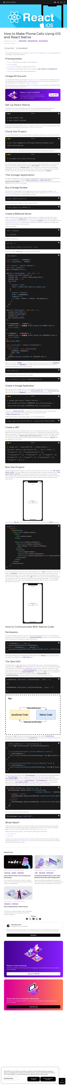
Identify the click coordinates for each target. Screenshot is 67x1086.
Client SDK (10, 836)
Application (25, 389)
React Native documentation (34, 127)
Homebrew (10, 71)
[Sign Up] (33, 973)
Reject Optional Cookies (48, 1079)
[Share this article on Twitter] (30, 919)
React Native (47, 53)
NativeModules (29, 668)
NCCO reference (11, 833)
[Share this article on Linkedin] (33, 919)
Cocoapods (10, 66)
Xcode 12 (9, 62)
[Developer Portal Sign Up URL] (54, 95)
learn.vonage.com (42, 829)
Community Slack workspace (26, 840)
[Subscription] (33, 1006)
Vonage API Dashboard (31, 83)
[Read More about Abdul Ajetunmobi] (33, 935)
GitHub (10, 64)
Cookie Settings (8, 1078)
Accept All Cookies (34, 1079)
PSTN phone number (14, 222)
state (21, 575)
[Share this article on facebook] (27, 919)
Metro (48, 470)
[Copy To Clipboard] (59, 113)
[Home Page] (9, 2)
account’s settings (18, 183)
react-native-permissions (36, 635)
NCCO (28, 220)
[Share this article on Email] (40, 919)
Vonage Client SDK (33, 53)
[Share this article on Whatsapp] (37, 919)
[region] (30, 1075)
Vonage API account (33, 79)
